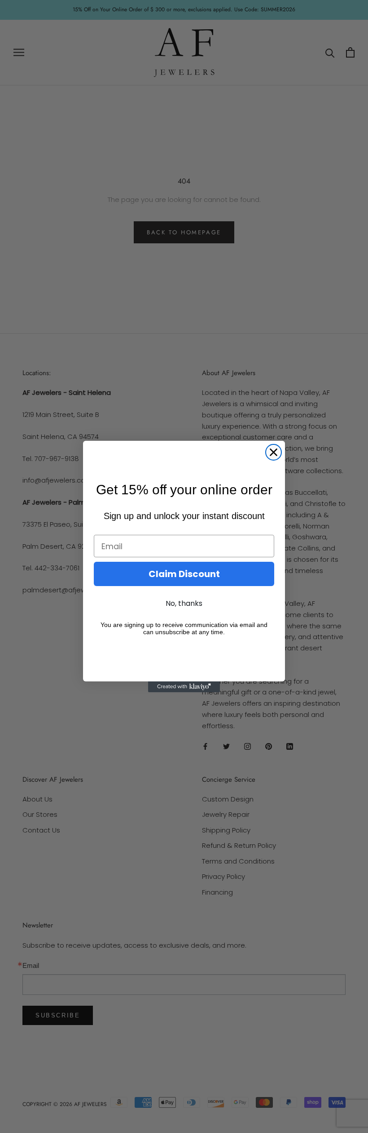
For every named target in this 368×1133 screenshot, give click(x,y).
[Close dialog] (273, 452)
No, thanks (184, 603)
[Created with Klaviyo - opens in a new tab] (184, 686)
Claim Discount (184, 574)
